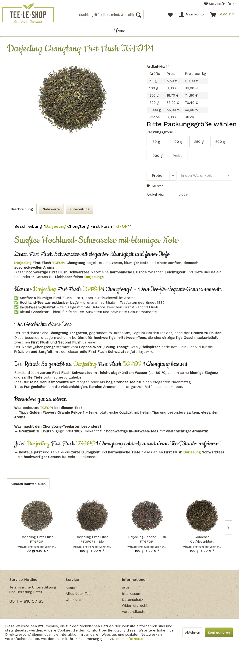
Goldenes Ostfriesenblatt (202, 539)
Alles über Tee (78, 594)
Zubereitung (80, 209)
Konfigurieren (219, 632)
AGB (125, 588)
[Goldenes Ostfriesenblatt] (202, 515)
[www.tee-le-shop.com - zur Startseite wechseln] (28, 13)
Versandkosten (135, 612)
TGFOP (120, 226)
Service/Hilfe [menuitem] (220, 4)
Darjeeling (55, 226)
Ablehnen (192, 632)
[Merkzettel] (170, 14)
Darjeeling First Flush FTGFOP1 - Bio (92, 539)
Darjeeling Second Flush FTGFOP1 (147, 539)
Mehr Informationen (132, 639)
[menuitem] (110, 14)
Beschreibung (22, 209)
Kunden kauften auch (28, 484)
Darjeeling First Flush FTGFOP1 (37, 539)
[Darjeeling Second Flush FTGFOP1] (146, 515)
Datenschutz (132, 600)
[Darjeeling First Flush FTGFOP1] (37, 515)
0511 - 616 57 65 (26, 601)
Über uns (73, 600)
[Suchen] (139, 14)
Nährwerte (51, 209)
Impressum (131, 594)
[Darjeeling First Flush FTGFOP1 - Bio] (92, 515)
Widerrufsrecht (135, 605)
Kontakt (72, 588)
